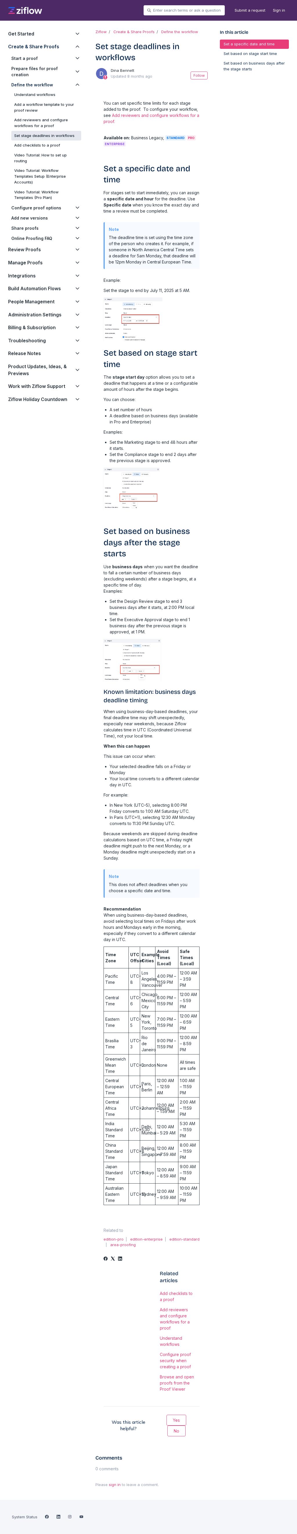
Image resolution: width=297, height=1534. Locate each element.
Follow (199, 75)
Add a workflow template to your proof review (44, 107)
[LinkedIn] (120, 1259)
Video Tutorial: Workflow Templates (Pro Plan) (36, 195)
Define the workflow (179, 31)
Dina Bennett (122, 70)
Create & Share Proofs (134, 31)
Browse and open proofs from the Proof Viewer (177, 1383)
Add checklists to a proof (176, 1296)
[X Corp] (113, 1259)
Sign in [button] (279, 10)
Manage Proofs (25, 263)
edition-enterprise (146, 1239)
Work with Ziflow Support (36, 386)
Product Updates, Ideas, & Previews (37, 370)
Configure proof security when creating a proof (175, 1360)
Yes (176, 1420)
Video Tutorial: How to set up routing (40, 158)
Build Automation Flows (34, 288)
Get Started (21, 34)
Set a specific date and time (249, 44)
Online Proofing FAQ (31, 238)
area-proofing (123, 1244)
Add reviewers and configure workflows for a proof (175, 1318)
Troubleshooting (27, 340)
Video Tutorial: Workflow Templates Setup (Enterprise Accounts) (40, 176)
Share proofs (25, 228)
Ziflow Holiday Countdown (37, 399)
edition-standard (184, 1239)
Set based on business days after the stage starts (254, 66)
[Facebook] (106, 1259)
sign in (115, 1484)
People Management (31, 301)
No (176, 1430)
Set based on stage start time (250, 53)
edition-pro (114, 1239)
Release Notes (24, 353)
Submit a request (250, 10)
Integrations (22, 276)
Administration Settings (34, 315)
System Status (24, 1517)
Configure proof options (36, 207)
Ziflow (101, 31)
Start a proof (24, 58)
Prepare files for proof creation (34, 71)
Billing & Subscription (32, 327)
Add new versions (29, 217)
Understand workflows (171, 1341)
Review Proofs (24, 249)
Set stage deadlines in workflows (44, 135)
